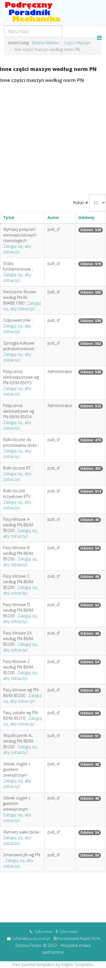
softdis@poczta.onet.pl (31, 938)
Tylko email (43, 931)
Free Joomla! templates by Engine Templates (53, 964)
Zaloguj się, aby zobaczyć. (17, 248)
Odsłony (86, 217)
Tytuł (8, 217)
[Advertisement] (53, 138)
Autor (53, 217)
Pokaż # (80, 202)
